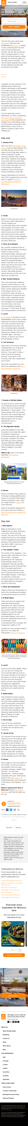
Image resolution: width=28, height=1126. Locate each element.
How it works (12, 2)
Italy (4, 1057)
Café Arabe (14, 778)
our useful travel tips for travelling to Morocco (13, 512)
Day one (3, 74)
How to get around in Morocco (10, 895)
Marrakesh (5, 43)
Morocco (18, 827)
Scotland (5, 1075)
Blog (4, 1049)
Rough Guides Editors (14, 803)
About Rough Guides (9, 1031)
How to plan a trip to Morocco (10, 890)
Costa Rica (6, 1072)
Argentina (6, 1079)
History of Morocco (7, 892)
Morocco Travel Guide (14, 955)
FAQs (4, 1042)
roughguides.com (6, 34)
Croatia (5, 1064)
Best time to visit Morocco (9, 887)
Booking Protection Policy (11, 1094)
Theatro (19, 502)
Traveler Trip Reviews (9, 1090)
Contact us (6, 1038)
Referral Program (8, 1098)
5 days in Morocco (17, 633)
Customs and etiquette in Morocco (11, 880)
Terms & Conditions (16, 1108)
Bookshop (6, 1034)
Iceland (5, 1068)
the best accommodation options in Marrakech (11, 182)
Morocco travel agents (15, 839)
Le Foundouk (6, 317)
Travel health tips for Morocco (10, 897)
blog (13, 34)
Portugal (5, 1061)
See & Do (9, 827)
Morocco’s (16, 45)
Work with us (7, 1045)
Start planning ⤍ (14, 995)
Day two (3, 77)
